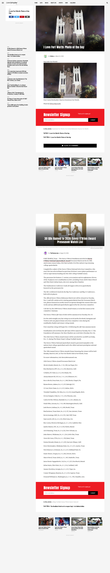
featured (75, 474)
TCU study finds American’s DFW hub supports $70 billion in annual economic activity (17, 73)
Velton (52, 56)
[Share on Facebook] (11, 17)
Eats (41, 2)
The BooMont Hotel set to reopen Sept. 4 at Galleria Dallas (16, 55)
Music (46, 2)
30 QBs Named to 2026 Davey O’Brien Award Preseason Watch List (17, 49)
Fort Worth (85, 129)
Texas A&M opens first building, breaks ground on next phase (17, 105)
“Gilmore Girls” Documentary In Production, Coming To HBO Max (15, 93)
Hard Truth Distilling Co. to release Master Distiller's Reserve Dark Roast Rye (17, 86)
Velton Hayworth (55, 104)
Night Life (53, 2)
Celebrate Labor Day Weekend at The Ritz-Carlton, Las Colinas (17, 79)
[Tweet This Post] (16, 17)
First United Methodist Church (73, 129)
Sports (61, 2)
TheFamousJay (54, 225)
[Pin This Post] (22, 17)
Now (66, 2)
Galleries (72, 2)
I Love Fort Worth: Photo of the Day (19, 12)
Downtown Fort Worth (58, 129)
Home (36, 2)
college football (56, 474)
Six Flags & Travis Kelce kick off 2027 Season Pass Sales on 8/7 (17, 99)
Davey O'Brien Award (67, 474)
